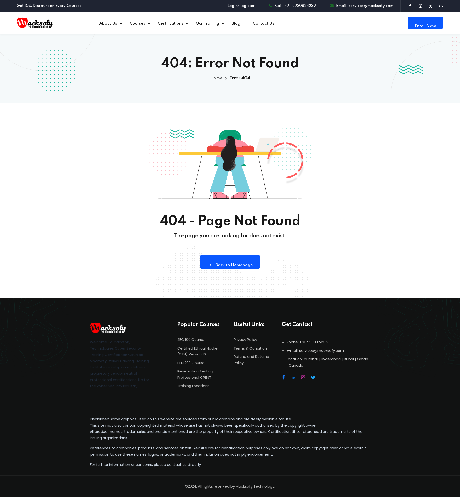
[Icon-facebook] (283, 377)
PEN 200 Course (191, 362)
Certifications (170, 24)
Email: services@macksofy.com (364, 6)
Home (216, 78)
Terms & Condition (250, 348)
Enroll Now (425, 26)
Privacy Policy (245, 339)
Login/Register (241, 6)
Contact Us (263, 24)
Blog (236, 24)
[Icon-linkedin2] (293, 377)
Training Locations (193, 385)
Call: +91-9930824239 (295, 6)
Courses (137, 24)
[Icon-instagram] (303, 377)
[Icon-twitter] (313, 377)
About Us (108, 24)
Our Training (207, 24)
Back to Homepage (234, 265)
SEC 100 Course (190, 339)
